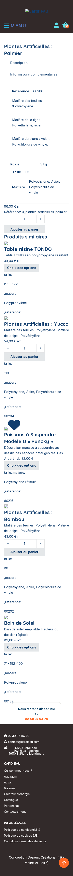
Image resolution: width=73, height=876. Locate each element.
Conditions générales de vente (25, 841)
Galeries (9, 788)
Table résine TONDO (28, 249)
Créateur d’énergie (17, 794)
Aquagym (10, 776)
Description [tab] (19, 63)
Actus (8, 782)
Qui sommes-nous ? (18, 770)
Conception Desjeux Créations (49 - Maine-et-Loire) (36, 860)
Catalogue (11, 800)
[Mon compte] (56, 26)
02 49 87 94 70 (36, 718)
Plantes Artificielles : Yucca (36, 324)
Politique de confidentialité (22, 829)
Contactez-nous (15, 811)
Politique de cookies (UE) (21, 835)
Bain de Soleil (20, 623)
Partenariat (11, 805)
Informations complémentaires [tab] (33, 74)
